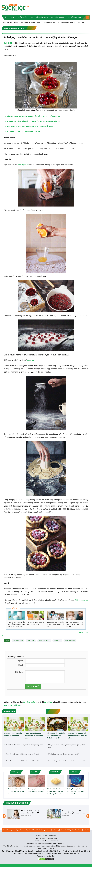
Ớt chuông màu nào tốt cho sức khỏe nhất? (63, 754)
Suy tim (81, 22)
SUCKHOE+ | (9, 43)
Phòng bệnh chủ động (47, 830)
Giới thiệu (80, 830)
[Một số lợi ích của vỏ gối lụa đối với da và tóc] (16, 781)
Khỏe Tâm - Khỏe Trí (34, 830)
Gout (38, 22)
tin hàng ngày (29, 702)
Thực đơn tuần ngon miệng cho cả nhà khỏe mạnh (34, 735)
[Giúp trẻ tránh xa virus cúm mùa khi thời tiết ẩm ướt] (74, 615)
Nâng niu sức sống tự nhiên (24, 22)
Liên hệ (87, 830)
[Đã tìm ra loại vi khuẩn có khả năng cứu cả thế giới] (55, 615)
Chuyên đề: (7, 22)
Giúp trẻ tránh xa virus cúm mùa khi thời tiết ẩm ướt (74, 624)
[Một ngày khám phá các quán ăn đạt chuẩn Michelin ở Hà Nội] (57, 724)
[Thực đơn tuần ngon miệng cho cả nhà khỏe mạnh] (35, 724)
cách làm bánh (44, 640)
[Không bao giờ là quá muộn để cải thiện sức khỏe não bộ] (75, 781)
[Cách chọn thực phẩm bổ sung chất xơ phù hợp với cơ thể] (13, 814)
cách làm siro (70, 640)
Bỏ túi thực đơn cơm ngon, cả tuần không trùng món (24, 745)
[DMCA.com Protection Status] (46, 859)
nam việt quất (23, 165)
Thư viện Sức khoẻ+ (75, 17)
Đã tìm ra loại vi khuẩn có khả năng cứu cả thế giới (55, 624)
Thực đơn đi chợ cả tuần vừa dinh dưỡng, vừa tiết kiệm (77, 735)
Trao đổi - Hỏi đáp (57, 17)
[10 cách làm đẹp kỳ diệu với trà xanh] (36, 615)
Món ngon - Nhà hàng (13, 705)
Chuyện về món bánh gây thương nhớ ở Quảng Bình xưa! (66, 746)
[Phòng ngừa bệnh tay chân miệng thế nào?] (36, 781)
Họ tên (20, 661)
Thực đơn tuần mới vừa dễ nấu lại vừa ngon (13, 734)
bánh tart (30, 360)
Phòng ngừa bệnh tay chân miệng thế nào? (36, 790)
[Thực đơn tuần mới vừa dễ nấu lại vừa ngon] (14, 724)
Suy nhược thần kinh (69, 22)
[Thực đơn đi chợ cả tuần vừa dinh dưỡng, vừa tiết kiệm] (78, 724)
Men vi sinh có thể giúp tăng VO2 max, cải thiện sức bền (73, 812)
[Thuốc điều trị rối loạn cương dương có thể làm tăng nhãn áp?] (55, 781)
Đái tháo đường (81, 600)
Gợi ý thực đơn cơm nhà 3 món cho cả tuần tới (22, 761)
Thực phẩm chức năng (39, 17)
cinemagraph (18, 640)
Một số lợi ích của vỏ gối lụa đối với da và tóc (16, 791)
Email (20, 665)
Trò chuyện (57, 830)
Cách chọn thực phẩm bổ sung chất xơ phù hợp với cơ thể (32, 812)
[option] (26, 814)
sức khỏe (48, 702)
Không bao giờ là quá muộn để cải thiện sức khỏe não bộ (75, 791)
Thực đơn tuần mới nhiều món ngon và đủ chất (22, 754)
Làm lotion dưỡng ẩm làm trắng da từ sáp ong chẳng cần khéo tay (16, 624)
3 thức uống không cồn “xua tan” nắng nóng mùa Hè (66, 761)
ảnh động (30, 640)
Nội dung (19, 672)
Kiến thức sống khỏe (19, 17)
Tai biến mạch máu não (50, 22)
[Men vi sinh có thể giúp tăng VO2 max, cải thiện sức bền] (54, 814)
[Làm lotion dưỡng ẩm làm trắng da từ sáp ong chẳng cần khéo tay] (16, 615)
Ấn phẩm (74, 830)
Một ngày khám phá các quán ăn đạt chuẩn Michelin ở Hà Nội (56, 735)
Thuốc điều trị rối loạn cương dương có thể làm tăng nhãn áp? (55, 791)
